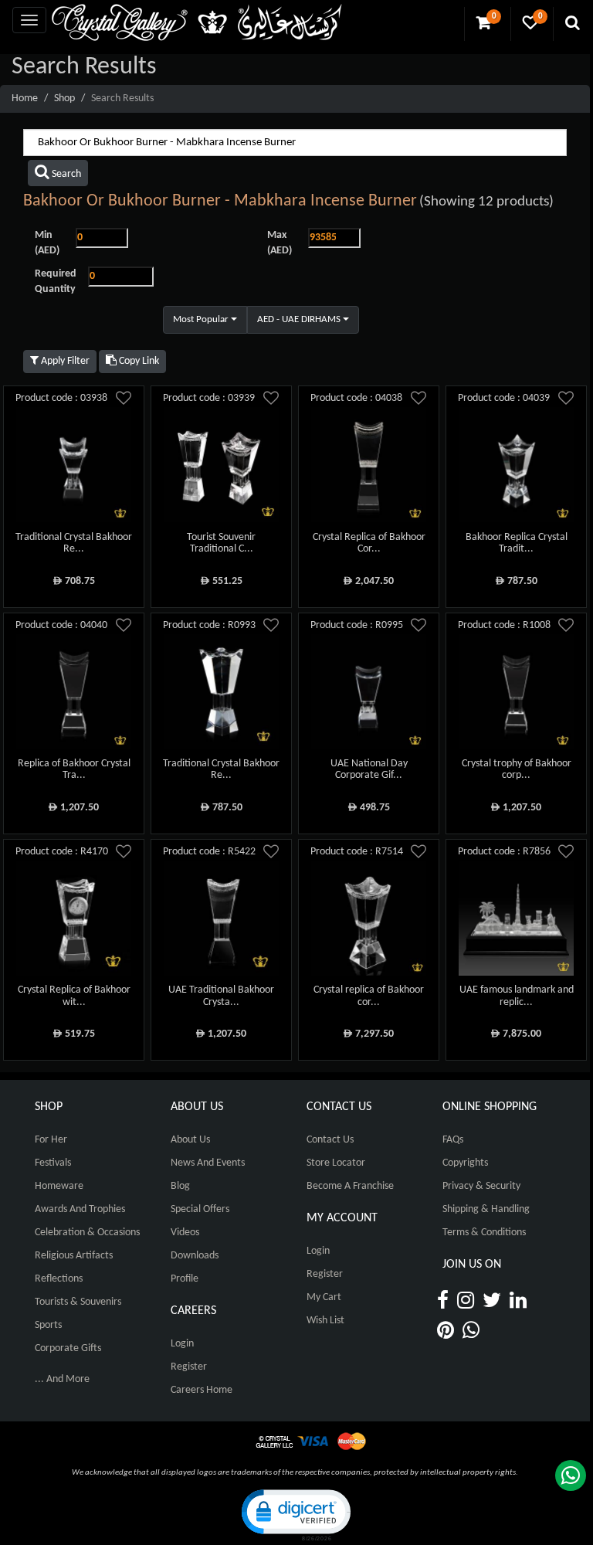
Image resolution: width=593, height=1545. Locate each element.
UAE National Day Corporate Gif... (369, 769)
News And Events (208, 1163)
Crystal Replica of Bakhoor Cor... (369, 543)
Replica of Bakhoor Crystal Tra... (74, 769)
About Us (190, 1140)
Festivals (53, 1163)
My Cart (324, 1297)
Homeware (59, 1186)
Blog (180, 1186)
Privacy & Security (481, 1186)
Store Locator (336, 1163)
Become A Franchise (350, 1186)
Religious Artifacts (74, 1255)
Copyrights (465, 1163)
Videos (185, 1232)
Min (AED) (47, 242)
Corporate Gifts (68, 1348)
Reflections (59, 1279)
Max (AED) (279, 242)
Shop (64, 98)
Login (182, 1344)
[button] (295, 1513)
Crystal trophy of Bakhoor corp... (516, 769)
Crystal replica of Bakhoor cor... (368, 995)
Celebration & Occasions (87, 1232)
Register (189, 1367)
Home (25, 98)
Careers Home (201, 1390)
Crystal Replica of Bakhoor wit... (74, 995)
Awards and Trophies (80, 1209)
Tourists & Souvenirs (78, 1302)
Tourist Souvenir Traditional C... (221, 543)
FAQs (452, 1140)
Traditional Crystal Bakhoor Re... (73, 543)
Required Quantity (55, 281)
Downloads (195, 1255)
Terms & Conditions (484, 1232)
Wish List (325, 1320)
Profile (184, 1279)
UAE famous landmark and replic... (516, 995)
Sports (48, 1325)
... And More (62, 1379)
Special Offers (200, 1209)
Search (65, 174)
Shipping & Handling (486, 1209)
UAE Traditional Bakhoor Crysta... (221, 995)
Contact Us (330, 1140)
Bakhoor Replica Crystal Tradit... (517, 543)
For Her (51, 1140)
